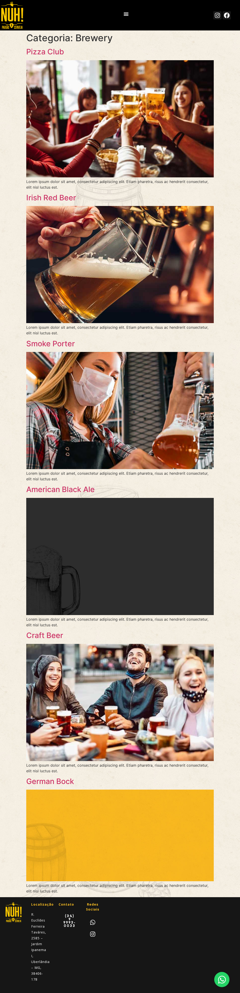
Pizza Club (45, 51)
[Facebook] (227, 15)
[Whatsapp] (93, 922)
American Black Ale (60, 489)
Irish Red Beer (51, 197)
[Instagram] (217, 15)
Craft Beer (44, 635)
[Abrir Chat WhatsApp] (221, 979)
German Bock (50, 781)
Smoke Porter (50, 343)
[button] (126, 14)
